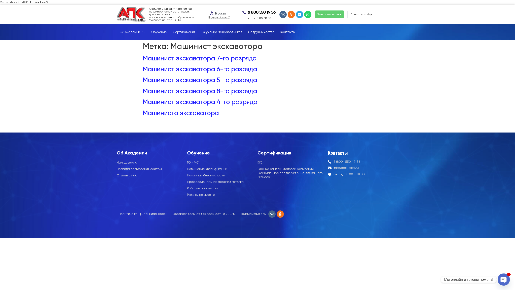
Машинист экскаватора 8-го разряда (200, 91)
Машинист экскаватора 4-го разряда (200, 102)
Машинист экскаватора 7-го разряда (200, 58)
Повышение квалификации (207, 169)
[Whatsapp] (307, 14)
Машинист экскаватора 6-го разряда (200, 69)
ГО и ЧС (193, 162)
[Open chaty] (504, 279)
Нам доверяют (128, 162)
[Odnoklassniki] (291, 14)
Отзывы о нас (127, 175)
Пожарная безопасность (206, 175)
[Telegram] (299, 14)
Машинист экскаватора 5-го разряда (200, 80)
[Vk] (283, 14)
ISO (260, 162)
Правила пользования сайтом (139, 169)
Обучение (198, 153)
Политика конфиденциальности (143, 214)
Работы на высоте (201, 195)
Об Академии (132, 153)
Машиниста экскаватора (181, 113)
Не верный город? (219, 17)
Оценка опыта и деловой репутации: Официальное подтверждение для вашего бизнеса (290, 173)
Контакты (338, 153)
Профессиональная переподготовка (215, 182)
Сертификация (274, 153)
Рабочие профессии (202, 188)
